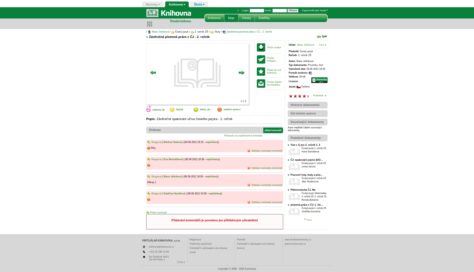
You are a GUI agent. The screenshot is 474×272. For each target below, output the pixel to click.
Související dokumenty (307, 122)
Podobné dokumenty (306, 138)
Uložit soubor (274, 47)
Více (322, 44)
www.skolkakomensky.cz (298, 239)
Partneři (241, 239)
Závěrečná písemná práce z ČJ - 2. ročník (249, 31)
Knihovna (214, 18)
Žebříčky (264, 18)
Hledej (246, 18)
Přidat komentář (158, 212)
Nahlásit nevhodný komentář (266, 150)
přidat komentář (273, 130)
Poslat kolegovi (271, 59)
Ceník (193, 252)
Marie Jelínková (160, 31)
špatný (179, 109)
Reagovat (156, 142)
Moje (231, 18)
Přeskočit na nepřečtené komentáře (243, 135)
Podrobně (319, 95)
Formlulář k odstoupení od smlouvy (208, 248)
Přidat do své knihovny (274, 71)
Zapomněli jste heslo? (315, 10)
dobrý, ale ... (206, 109)
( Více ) (181, 262)
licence (241, 248)
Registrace (195, 239)
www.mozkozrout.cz (295, 243)
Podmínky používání (201, 243)
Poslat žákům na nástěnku (274, 83)
